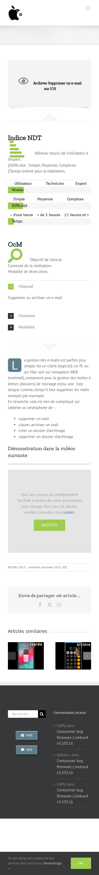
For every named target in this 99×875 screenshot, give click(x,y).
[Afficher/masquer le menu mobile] (88, 8)
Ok (80, 863)
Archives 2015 (51, 567)
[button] (49, 286)
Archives (34, 567)
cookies (68, 512)
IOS (65, 567)
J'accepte (49, 525)
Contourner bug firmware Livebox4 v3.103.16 (72, 737)
